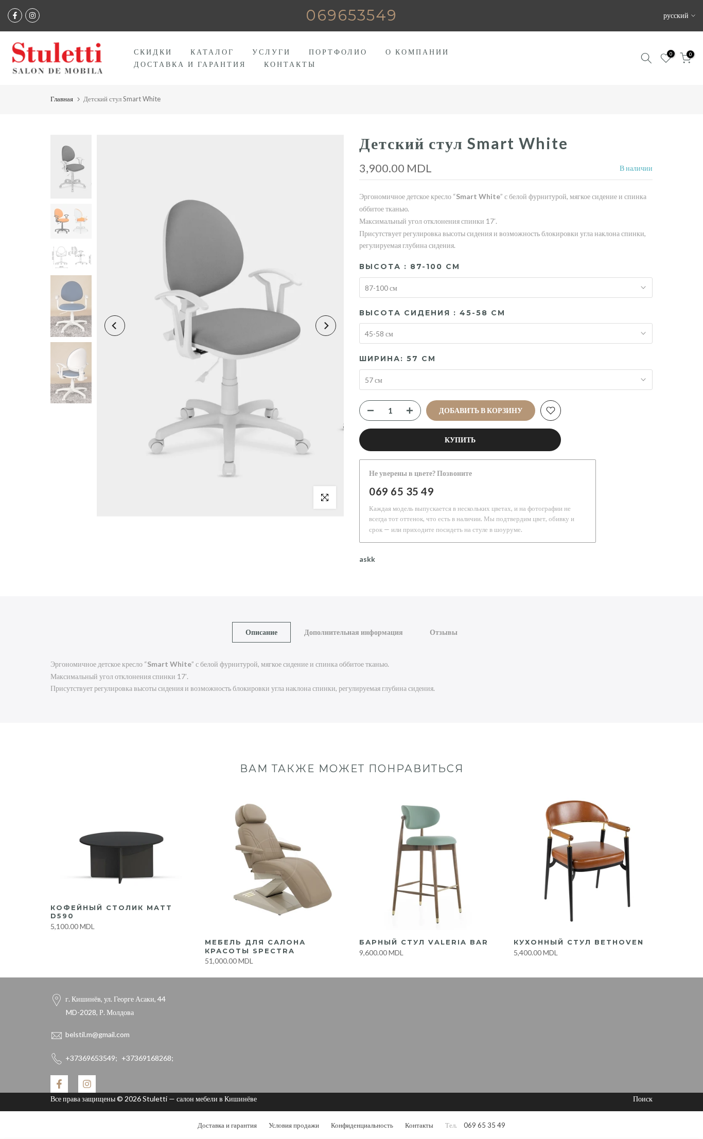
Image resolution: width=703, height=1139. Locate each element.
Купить (460, 439)
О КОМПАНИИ (417, 51)
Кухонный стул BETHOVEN (579, 942)
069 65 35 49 (401, 491)
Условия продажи (294, 1125)
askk (367, 559)
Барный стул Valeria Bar (423, 942)
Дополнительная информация (353, 631)
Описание (261, 631)
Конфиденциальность (362, 1125)
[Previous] (114, 325)
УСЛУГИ (271, 51)
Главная (61, 99)
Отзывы (444, 631)
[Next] (325, 325)
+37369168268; (119, 1058)
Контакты (419, 1125)
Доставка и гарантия (227, 1125)
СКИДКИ (153, 51)
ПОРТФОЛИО (338, 51)
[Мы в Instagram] (32, 15)
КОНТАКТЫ (290, 64)
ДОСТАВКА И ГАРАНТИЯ (190, 64)
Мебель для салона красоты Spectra (255, 946)
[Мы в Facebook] (15, 15)
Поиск (643, 1098)
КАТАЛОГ (212, 51)
